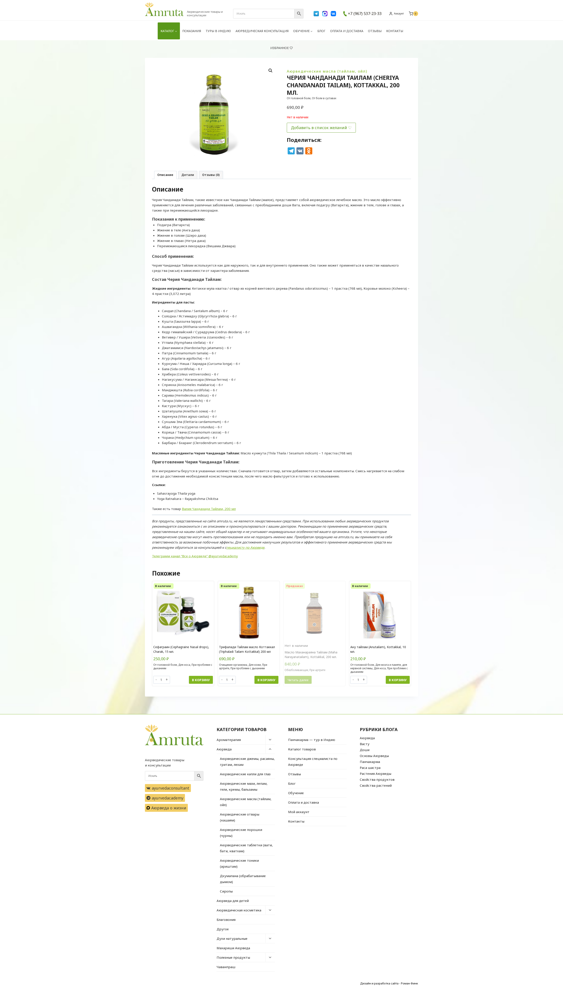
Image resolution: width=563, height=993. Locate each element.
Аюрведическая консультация (262, 31)
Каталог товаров (302, 749)
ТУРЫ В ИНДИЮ (218, 31)
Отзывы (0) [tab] (211, 175)
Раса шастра (370, 767)
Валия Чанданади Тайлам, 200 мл (209, 509)
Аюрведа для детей (233, 900)
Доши (364, 750)
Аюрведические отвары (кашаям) (239, 817)
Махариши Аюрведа (233, 948)
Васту (364, 744)
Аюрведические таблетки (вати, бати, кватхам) (246, 848)
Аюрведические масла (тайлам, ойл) (327, 71)
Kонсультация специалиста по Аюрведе (312, 761)
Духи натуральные (232, 938)
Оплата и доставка (346, 31)
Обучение (296, 793)
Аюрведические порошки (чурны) (241, 832)
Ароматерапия (229, 739)
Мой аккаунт (298, 812)
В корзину (201, 680)
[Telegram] (316, 13)
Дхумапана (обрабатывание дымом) (243, 879)
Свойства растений (376, 785)
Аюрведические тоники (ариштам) (239, 863)
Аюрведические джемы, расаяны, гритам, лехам (247, 761)
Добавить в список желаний (319, 127)
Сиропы (226, 891)
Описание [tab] (165, 175)
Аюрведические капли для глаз (245, 774)
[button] (270, 71)
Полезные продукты (233, 957)
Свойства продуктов (377, 779)
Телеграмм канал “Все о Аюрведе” (180, 556)
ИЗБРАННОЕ (279, 48)
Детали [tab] (187, 175)
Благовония (226, 919)
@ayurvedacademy (223, 556)
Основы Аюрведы (374, 755)
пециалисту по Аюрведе (245, 547)
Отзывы (375, 31)
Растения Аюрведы (375, 773)
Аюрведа (224, 749)
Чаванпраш (226, 967)
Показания (191, 31)
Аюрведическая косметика (239, 910)
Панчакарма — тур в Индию (311, 739)
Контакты (394, 31)
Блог (321, 31)
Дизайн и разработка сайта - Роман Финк (389, 983)
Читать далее (298, 680)
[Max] (325, 13)
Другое (223, 929)
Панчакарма (370, 761)
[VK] (333, 13)
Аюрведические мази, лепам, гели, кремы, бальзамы (243, 786)
